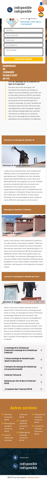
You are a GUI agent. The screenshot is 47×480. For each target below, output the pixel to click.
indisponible (23, 8)
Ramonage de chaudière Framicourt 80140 (9, 427)
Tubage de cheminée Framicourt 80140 (23, 425)
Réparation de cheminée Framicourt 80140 (40, 418)
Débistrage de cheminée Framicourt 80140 (24, 436)
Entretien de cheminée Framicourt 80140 (39, 430)
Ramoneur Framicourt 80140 (8, 417)
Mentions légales (33, 477)
